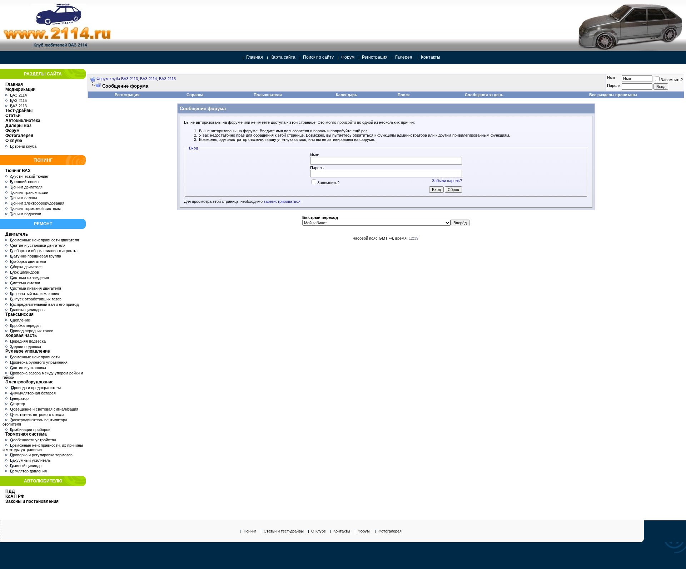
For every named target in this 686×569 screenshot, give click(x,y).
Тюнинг (249, 531)
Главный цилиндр (25, 465)
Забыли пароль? (447, 180)
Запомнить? (672, 80)
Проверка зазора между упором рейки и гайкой (43, 375)
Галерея (403, 57)
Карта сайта (282, 57)
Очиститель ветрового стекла (37, 414)
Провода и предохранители (35, 388)
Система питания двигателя (35, 288)
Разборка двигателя (28, 261)
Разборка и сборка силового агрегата (44, 251)
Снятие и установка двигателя (37, 245)
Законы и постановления (32, 501)
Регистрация (375, 57)
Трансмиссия (19, 314)
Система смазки (25, 283)
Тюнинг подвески (25, 214)
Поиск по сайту (318, 57)
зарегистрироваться (282, 201)
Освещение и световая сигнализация (44, 409)
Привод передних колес (31, 331)
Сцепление (20, 320)
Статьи (12, 115)
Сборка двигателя (26, 267)
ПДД (10, 491)
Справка (195, 95)
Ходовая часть (21, 335)
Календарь (346, 95)
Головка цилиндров (27, 310)
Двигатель (16, 234)
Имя (611, 77)
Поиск (404, 95)
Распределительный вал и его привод (44, 304)
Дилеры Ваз (18, 125)
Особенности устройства (33, 440)
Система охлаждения (29, 277)
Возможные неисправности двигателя (44, 240)
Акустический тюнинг (29, 176)
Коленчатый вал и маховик (34, 293)
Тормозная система (26, 434)
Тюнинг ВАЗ (18, 170)
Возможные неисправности (35, 357)
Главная (254, 57)
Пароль (614, 85)
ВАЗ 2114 (18, 95)
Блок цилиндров (24, 272)
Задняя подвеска (25, 346)
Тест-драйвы (19, 110)
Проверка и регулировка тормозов (41, 455)
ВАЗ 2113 (18, 106)
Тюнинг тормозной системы (35, 208)
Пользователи (268, 95)
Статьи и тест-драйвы (284, 531)
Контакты (430, 57)
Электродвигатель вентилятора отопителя (35, 422)
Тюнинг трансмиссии (29, 192)
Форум (347, 57)
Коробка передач (25, 325)
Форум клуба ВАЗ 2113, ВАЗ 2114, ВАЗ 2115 (136, 79)
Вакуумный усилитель (30, 460)
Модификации (20, 89)
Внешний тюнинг (25, 182)
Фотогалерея (19, 135)
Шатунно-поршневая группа (35, 256)
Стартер (17, 404)
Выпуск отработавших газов (35, 299)
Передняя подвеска (28, 341)
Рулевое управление (27, 351)
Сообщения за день (484, 95)
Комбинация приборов (30, 429)
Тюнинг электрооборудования (37, 203)
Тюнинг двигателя (26, 187)
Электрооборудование (29, 381)
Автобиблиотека (22, 120)
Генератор (19, 398)
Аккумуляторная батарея (33, 393)
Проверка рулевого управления (39, 362)
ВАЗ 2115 (18, 100)
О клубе (13, 140)
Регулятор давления (28, 471)
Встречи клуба (23, 146)
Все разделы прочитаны (613, 95)
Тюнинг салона (23, 198)
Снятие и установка (28, 368)
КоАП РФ (14, 496)
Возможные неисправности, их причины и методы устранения (43, 447)
